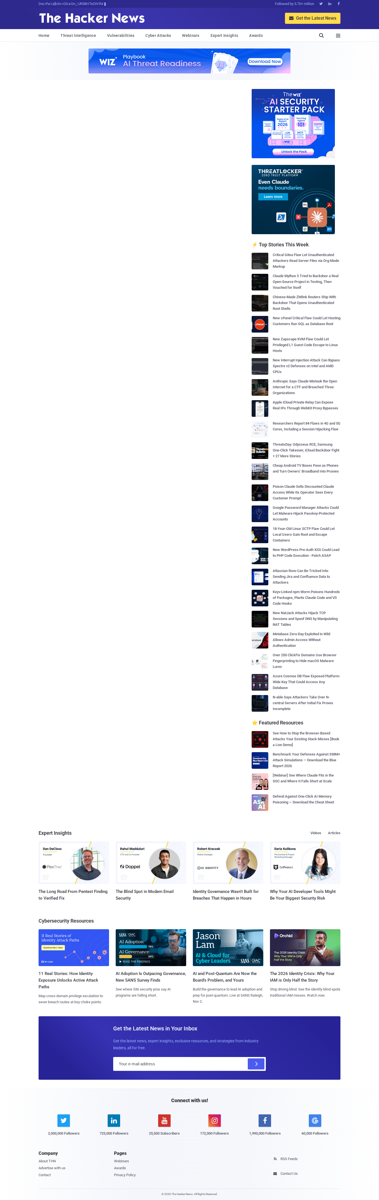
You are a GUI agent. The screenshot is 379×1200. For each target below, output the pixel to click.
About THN (47, 1161)
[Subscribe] (256, 1063)
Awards (256, 35)
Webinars (190, 35)
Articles (334, 833)
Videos (315, 833)
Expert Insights (224, 35)
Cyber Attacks (158, 35)
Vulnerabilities (121, 35)
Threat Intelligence (78, 35)
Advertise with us (52, 1168)
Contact (45, 1175)
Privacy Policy (125, 1175)
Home (44, 35)
